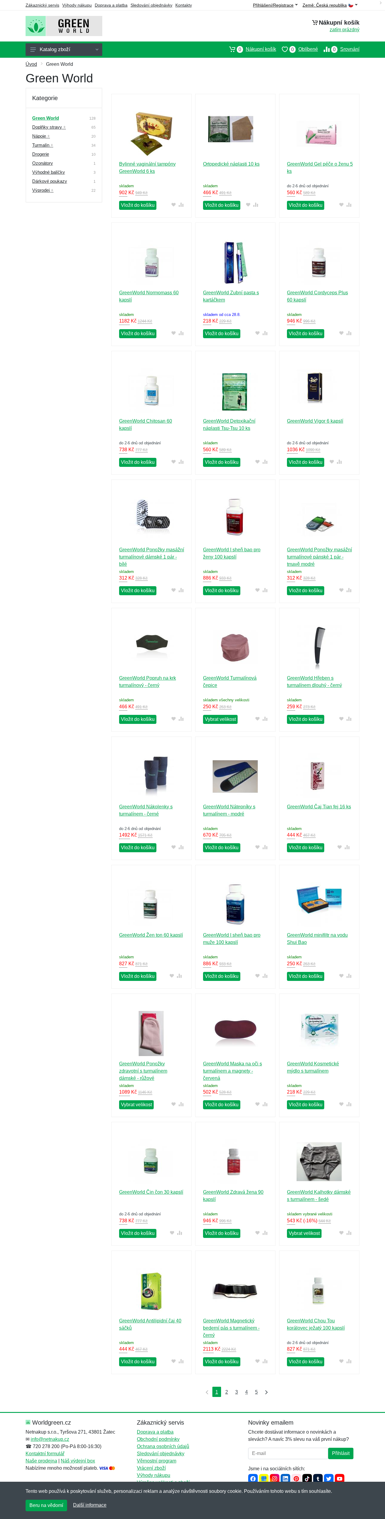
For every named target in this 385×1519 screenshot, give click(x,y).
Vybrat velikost (220, 719)
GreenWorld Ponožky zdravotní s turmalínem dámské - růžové (143, 1071)
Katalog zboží (55, 49)
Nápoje (41, 136)
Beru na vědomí (46, 1505)
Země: (325, 5)
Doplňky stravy (49, 127)
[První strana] (206, 1392)
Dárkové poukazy (49, 181)
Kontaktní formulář (45, 1453)
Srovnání (346, 49)
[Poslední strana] (265, 1392)
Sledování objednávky (151, 5)
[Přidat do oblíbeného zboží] (173, 204)
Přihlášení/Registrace (273, 5)
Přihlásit (341, 1453)
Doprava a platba (111, 5)
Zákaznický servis (42, 5)
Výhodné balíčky (48, 172)
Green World (45, 118)
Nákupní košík (257, 49)
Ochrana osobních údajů (163, 1446)
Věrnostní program (156, 1460)
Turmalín (42, 145)
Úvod (31, 64)
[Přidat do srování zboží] (181, 204)
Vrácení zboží (151, 1468)
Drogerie (40, 154)
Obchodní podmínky (158, 1439)
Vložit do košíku (138, 205)
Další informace (89, 1505)
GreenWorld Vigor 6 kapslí (315, 421)
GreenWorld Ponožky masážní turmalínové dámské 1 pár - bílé (151, 557)
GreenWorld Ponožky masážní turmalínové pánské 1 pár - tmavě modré (319, 557)
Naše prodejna (41, 1460)
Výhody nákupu (77, 5)
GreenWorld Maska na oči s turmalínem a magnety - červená (232, 1071)
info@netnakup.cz (50, 1439)
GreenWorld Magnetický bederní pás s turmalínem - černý (231, 1328)
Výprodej (43, 190)
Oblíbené (304, 49)
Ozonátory (42, 163)
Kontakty (183, 5)
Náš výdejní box (78, 1460)
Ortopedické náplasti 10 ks (231, 164)
